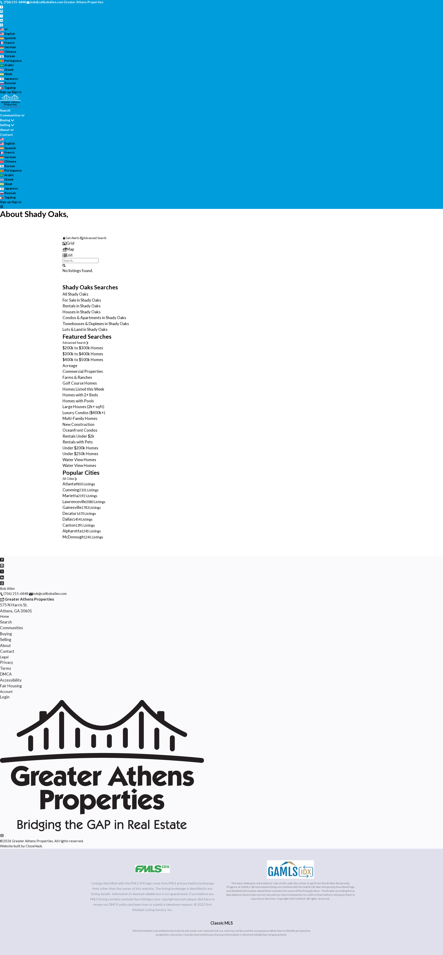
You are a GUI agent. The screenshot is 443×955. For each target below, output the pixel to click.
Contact (6, 134)
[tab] (221, 243)
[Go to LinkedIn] (1, 20)
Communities (10, 115)
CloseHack (34, 846)
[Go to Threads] (1, 25)
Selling (5, 125)
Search (5, 110)
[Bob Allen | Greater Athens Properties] (102, 830)
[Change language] (3, 29)
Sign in (16, 92)
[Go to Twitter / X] (1, 16)
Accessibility (11, 680)
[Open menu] (1, 206)
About (5, 130)
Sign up (5, 92)
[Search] (64, 265)
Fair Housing (11, 685)
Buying (5, 120)
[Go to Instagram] (1, 11)
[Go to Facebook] (1, 7)
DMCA (6, 674)
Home (4, 616)
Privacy (6, 662)
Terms (5, 668)
